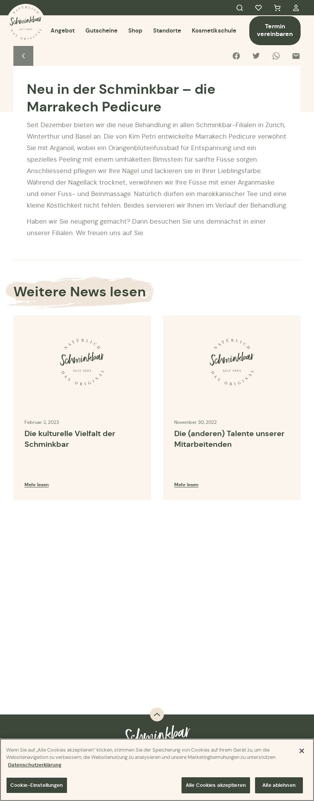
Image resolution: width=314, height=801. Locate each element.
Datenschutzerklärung (34, 765)
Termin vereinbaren (275, 30)
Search (239, 7)
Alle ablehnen (279, 785)
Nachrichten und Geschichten (23, 56)
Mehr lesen (37, 485)
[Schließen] (301, 750)
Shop (135, 30)
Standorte (167, 30)
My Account (296, 7)
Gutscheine (101, 30)
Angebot (63, 30)
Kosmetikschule (214, 30)
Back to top (157, 714)
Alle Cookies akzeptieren (216, 785)
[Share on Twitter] (256, 55)
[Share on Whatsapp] (276, 55)
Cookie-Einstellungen (36, 785)
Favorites (258, 7)
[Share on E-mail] (296, 55)
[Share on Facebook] (236, 55)
